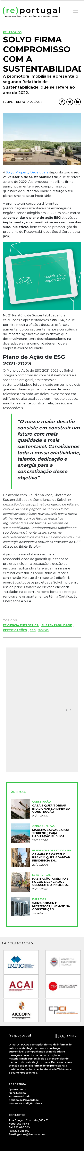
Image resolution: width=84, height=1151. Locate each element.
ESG (33, 630)
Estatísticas (41, 874)
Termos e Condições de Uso (26, 1103)
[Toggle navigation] (75, 12)
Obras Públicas (43, 826)
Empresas (39, 899)
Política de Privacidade (24, 1100)
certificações (15, 630)
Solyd (43, 630)
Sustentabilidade (56, 625)
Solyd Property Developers (27, 172)
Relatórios (12, 32)
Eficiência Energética (21, 625)
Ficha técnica (17, 1092)
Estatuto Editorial (20, 1096)
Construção (41, 801)
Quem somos (17, 1089)
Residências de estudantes (51, 850)
